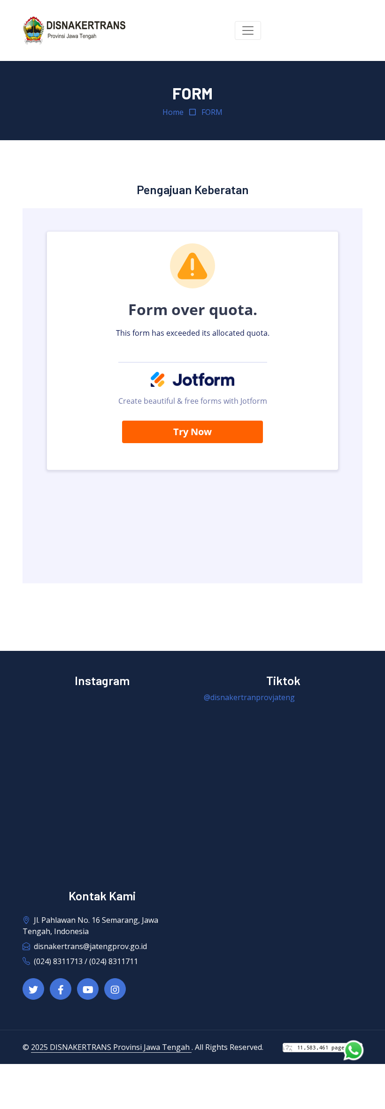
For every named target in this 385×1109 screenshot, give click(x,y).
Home (173, 112)
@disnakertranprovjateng (249, 697)
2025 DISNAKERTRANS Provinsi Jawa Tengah (111, 1047)
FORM (212, 112)
